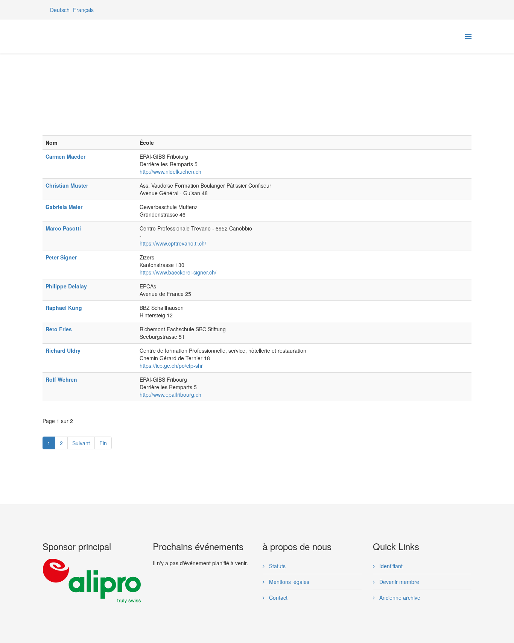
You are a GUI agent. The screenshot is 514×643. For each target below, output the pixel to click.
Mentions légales (288, 581)
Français (83, 10)
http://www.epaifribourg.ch (170, 394)
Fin (103, 443)
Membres (113, 82)
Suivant (81, 443)
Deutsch (60, 10)
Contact (277, 597)
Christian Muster (67, 185)
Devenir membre (398, 581)
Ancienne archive (399, 597)
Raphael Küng (64, 307)
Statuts (277, 566)
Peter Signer (61, 257)
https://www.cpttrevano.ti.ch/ (173, 243)
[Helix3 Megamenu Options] (468, 36)
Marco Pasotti (63, 228)
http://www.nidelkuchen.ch (170, 171)
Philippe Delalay (66, 286)
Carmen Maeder (65, 156)
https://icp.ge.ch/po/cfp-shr (171, 365)
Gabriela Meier (64, 207)
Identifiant (390, 566)
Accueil (86, 82)
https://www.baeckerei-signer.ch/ (178, 272)
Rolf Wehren (61, 379)
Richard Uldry (63, 350)
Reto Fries (59, 329)
